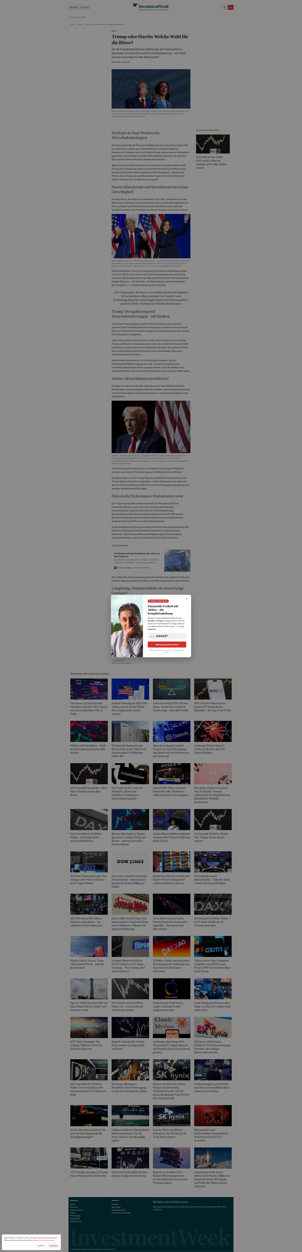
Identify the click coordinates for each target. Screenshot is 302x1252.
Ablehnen (41, 1246)
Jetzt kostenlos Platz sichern (167, 644)
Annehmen (53, 1246)
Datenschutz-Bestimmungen (44, 1240)
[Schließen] (187, 599)
